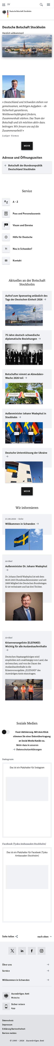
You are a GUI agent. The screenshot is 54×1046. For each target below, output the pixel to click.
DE (3, 4)
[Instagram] (42, 951)
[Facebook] (33, 951)
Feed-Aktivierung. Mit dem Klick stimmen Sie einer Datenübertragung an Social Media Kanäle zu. (32, 736)
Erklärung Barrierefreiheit (13, 1029)
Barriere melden (9, 1033)
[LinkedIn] (23, 951)
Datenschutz (7, 1020)
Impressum (7, 1024)
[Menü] (48, 4)
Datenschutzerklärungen (29, 749)
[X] (13, 951)
